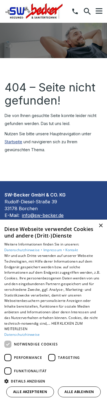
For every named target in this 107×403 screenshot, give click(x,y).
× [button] (100, 226)
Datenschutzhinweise (22, 334)
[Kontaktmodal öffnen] (75, 11)
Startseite (13, 141)
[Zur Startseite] (33, 11)
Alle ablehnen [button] (79, 391)
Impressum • (54, 249)
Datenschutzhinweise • (23, 249)
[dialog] (53, 311)
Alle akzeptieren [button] (30, 391)
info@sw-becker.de (43, 215)
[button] (99, 11)
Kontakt (71, 249)
